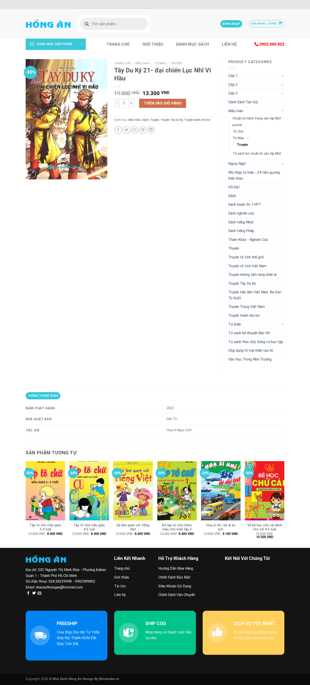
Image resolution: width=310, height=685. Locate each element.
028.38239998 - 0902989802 (72, 581)
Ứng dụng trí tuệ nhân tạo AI (250, 350)
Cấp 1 (233, 76)
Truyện (176, 63)
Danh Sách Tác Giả (243, 102)
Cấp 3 (233, 93)
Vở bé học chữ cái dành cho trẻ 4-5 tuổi (264, 527)
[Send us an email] (39, 593)
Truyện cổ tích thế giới (246, 257)
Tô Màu (160, 63)
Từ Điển (234, 324)
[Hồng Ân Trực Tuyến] (48, 24)
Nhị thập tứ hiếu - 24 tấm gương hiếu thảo (254, 175)
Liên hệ (229, 44)
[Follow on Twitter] (34, 593)
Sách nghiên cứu (241, 213)
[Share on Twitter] (126, 130)
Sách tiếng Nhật (241, 222)
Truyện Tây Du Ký (171, 119)
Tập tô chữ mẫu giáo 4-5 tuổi (89, 527)
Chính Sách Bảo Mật (174, 577)
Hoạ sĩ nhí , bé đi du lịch (220, 527)
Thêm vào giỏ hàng (163, 103)
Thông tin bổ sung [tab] (43, 395)
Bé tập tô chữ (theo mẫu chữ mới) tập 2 (177, 527)
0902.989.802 (271, 44)
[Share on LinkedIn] (151, 130)
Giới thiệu (153, 44)
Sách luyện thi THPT (244, 204)
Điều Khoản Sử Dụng (174, 586)
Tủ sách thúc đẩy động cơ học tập (255, 342)
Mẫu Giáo (142, 63)
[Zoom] (31, 173)
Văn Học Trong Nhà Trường (249, 359)
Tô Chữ (238, 132)
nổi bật (234, 187)
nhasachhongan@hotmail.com (59, 587)
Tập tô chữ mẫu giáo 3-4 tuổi (45, 527)
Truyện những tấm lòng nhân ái (252, 274)
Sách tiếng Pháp (241, 231)
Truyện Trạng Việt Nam (246, 306)
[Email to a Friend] (134, 130)
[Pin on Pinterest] (143, 130)
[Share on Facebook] (118, 130)
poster (237, 125)
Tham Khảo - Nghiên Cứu (248, 239)
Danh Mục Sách (192, 44)
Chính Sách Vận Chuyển (176, 595)
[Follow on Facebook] (28, 593)
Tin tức (120, 586)
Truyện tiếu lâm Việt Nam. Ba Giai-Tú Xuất (255, 295)
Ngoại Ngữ (237, 163)
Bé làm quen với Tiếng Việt (133, 527)
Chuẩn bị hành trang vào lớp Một (257, 118)
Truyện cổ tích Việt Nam (247, 266)
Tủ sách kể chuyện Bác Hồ (249, 333)
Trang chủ (118, 44)
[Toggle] (282, 76)
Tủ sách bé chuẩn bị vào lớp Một (257, 154)
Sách (145, 119)
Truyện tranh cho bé (197, 119)
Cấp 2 (233, 84)
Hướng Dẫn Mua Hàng (175, 568)
